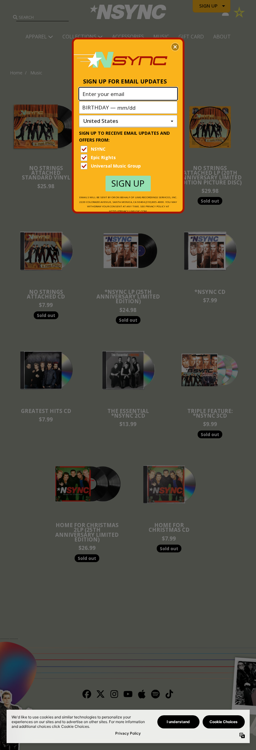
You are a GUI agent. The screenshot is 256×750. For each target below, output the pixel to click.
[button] (175, 47)
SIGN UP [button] (128, 183)
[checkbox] (129, 149)
